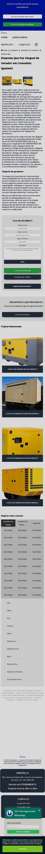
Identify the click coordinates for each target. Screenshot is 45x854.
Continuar (22, 849)
